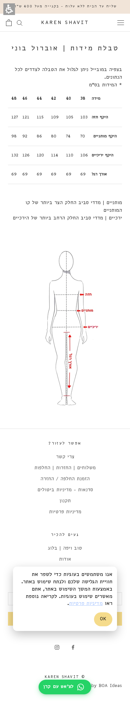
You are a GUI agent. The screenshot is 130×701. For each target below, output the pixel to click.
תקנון (65, 501)
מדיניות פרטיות (65, 512)
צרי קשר (65, 457)
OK (103, 619)
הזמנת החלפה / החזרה (65, 479)
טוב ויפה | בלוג (65, 548)
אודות (65, 559)
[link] (73, 647)
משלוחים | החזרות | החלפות (65, 468)
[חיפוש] (20, 22)
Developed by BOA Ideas (93, 686)
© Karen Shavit (65, 677)
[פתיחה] (120, 22)
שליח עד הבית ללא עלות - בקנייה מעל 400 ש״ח (65, 6)
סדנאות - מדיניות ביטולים (65, 490)
